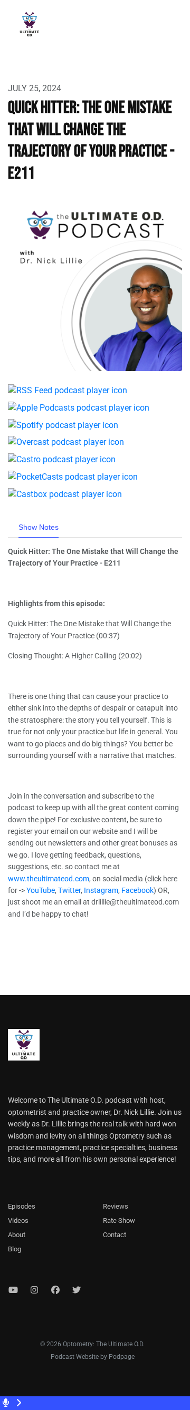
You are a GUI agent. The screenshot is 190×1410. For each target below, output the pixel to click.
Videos (18, 1220)
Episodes (21, 1206)
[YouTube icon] (13, 1290)
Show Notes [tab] (38, 527)
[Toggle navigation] (173, 26)
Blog (14, 1249)
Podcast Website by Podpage (93, 1356)
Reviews (115, 1206)
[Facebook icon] (55, 1290)
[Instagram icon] (34, 1290)
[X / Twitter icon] (76, 1290)
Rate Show (119, 1220)
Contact (114, 1235)
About (16, 1235)
